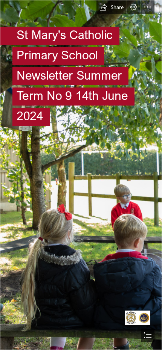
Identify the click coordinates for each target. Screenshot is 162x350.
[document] (81, 175)
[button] (111, 7)
